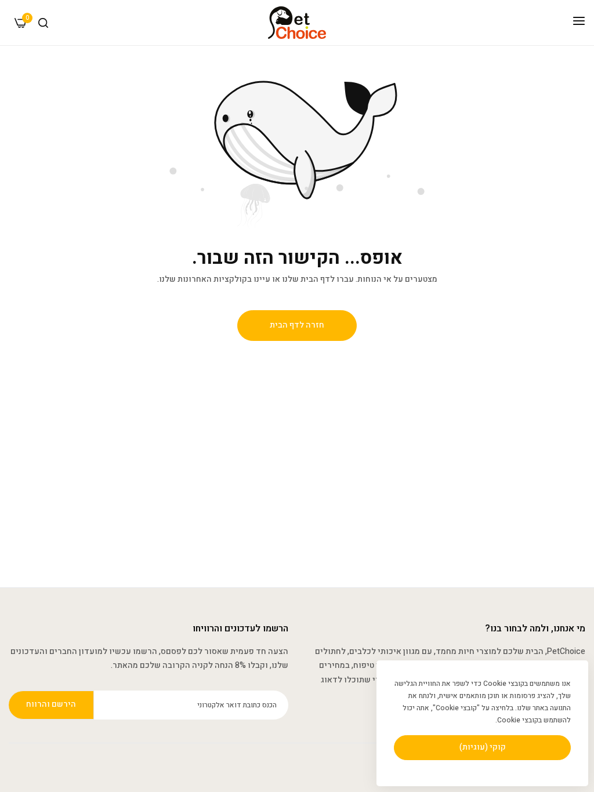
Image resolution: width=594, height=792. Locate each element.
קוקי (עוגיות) (482, 747)
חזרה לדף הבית (297, 325)
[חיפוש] (43, 23)
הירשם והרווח (51, 704)
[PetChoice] (297, 22)
